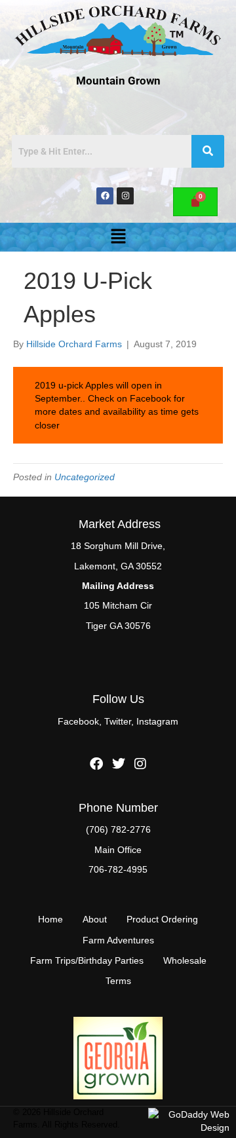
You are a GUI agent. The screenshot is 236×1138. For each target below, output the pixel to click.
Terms (118, 981)
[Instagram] (125, 195)
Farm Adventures (118, 940)
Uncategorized (84, 477)
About (95, 919)
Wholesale (184, 960)
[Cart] (195, 201)
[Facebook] (104, 195)
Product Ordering (162, 919)
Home (50, 919)
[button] (118, 237)
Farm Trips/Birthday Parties (87, 960)
